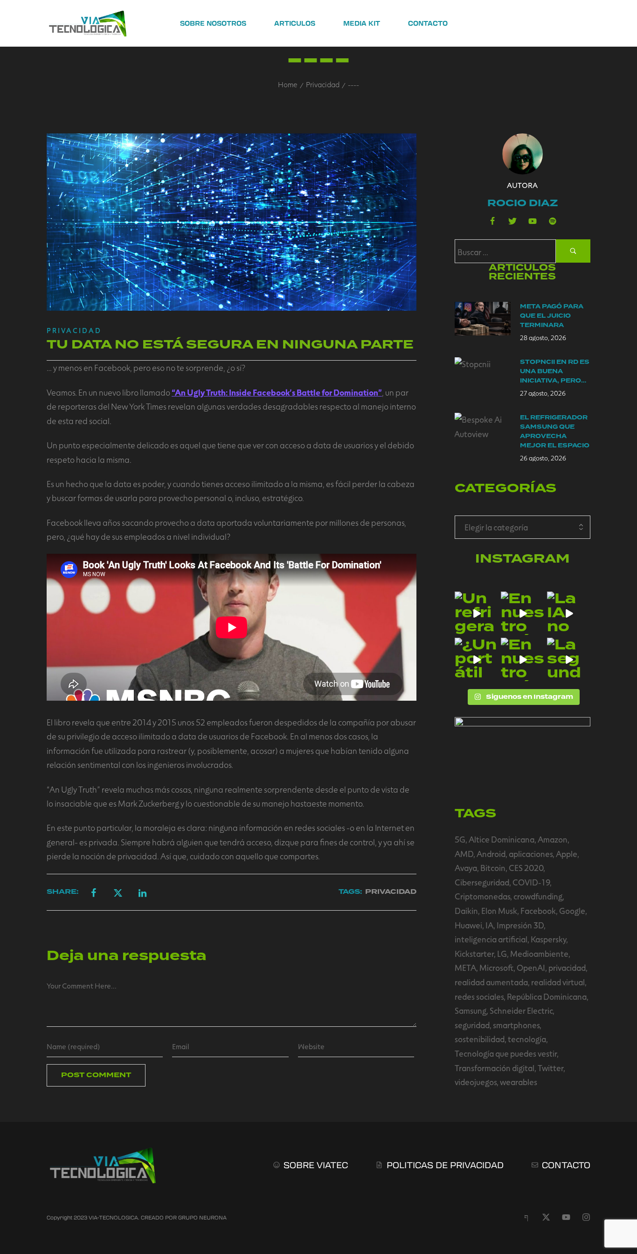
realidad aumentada (491, 982)
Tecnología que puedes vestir (506, 1053)
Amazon (553, 839)
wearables (518, 1082)
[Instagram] (586, 1217)
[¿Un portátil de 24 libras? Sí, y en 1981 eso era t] (476, 659)
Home (288, 84)
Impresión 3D (520, 925)
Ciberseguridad (482, 882)
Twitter (550, 1068)
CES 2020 (526, 868)
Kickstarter (474, 953)
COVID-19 (531, 882)
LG (502, 953)
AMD (464, 854)
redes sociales (479, 996)
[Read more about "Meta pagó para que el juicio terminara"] (483, 318)
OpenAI (531, 967)
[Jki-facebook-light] (526, 1217)
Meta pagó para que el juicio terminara (551, 315)
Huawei (468, 925)
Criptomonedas (482, 896)
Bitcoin (492, 868)
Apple (566, 854)
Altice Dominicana (501, 839)
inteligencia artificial (491, 939)
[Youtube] (532, 221)
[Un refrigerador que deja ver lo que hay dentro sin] (476, 613)
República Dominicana (547, 996)
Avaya (466, 868)
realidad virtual (558, 982)
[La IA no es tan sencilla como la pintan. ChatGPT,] (568, 613)
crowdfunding (537, 896)
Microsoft (496, 967)
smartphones (516, 1025)
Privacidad (322, 84)
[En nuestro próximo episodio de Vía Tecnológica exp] (522, 613)
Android (491, 854)
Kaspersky (548, 939)
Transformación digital (494, 1068)
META (465, 967)
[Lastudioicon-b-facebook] (492, 221)
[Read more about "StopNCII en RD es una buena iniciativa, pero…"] (483, 374)
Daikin (466, 911)
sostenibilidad (480, 1039)
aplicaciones (531, 854)
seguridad (472, 1025)
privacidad (567, 967)
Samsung (470, 1010)
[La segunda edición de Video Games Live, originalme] (568, 659)
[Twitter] (512, 221)
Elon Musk (499, 911)
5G (460, 839)
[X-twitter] (546, 1217)
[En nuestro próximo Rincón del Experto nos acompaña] (522, 659)
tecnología (527, 1039)
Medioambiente (539, 953)
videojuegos (476, 1082)
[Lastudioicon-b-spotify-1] (552, 221)
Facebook (538, 911)
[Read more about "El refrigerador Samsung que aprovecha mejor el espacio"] (483, 429)
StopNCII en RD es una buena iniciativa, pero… (554, 371)
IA (489, 925)
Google (572, 911)
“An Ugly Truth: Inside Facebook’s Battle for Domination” (277, 392)
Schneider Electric (521, 1010)
